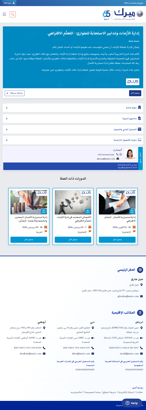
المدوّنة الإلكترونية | (125, 392)
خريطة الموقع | (109, 392)
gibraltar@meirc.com (128, 296)
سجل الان (135, 93)
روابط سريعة (16, 93)
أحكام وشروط (77, 392)
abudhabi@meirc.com (30, 353)
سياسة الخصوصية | (92, 392)
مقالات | (139, 392)
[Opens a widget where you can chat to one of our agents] (131, 403)
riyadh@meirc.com (129, 353)
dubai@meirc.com (81, 353)
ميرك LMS (8, 3)
